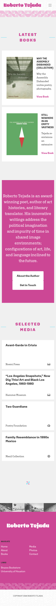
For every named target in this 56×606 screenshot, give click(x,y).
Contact (33, 554)
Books (4, 554)
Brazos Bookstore (11, 567)
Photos (33, 550)
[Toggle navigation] (50, 5)
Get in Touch (28, 285)
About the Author (28, 275)
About (4, 550)
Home (4, 546)
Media (32, 546)
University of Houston (13, 571)
